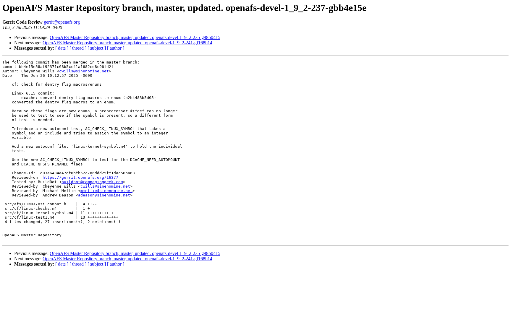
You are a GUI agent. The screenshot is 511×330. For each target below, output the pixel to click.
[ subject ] (97, 48)
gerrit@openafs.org (62, 22)
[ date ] (61, 48)
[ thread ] (77, 48)
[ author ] (115, 48)
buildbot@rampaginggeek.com (92, 182)
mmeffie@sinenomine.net (106, 190)
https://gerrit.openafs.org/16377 (80, 177)
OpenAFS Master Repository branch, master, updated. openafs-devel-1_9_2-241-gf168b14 (127, 42)
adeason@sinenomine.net (104, 195)
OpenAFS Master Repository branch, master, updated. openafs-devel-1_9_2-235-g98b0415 (135, 37)
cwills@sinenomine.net (84, 71)
